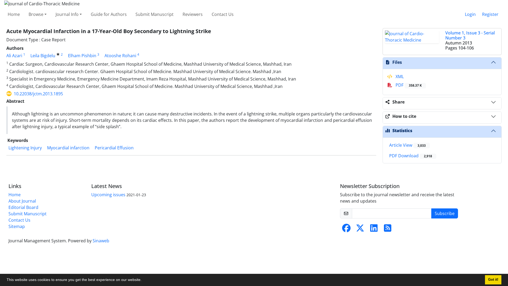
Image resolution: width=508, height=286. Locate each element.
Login (470, 14)
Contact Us (223, 14)
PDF (408, 85)
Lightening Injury (25, 148)
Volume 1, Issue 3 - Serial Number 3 (470, 35)
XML (399, 76)
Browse (36, 14)
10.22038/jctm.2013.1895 (38, 94)
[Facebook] (346, 230)
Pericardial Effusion (114, 148)
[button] (143, 280)
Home (14, 14)
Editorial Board (23, 207)
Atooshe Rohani (120, 56)
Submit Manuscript (154, 14)
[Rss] (387, 230)
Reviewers (193, 14)
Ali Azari (14, 56)
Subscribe (445, 213)
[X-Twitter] (360, 230)
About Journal (22, 201)
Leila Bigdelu (42, 56)
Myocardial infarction (68, 148)
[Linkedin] (374, 230)
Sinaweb (101, 241)
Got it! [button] (493, 279)
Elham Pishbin (82, 56)
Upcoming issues (108, 195)
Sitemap (16, 226)
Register (490, 14)
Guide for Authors (109, 14)
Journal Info (67, 14)
